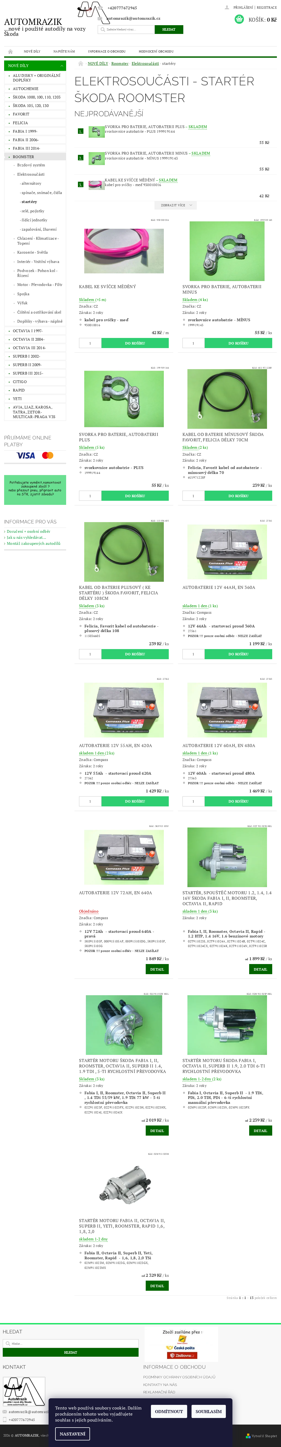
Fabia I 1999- (25, 131)
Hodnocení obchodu (156, 51)
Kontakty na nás (160, 1385)
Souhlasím (209, 1411)
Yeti (17, 398)
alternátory (31, 183)
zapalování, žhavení (39, 229)
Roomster (23, 156)
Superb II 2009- (27, 364)
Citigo (20, 381)
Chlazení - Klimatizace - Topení (38, 241)
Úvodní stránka (10, 51)
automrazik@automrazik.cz (32, 1411)
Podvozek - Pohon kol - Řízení (37, 273)
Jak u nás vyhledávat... (26, 537)
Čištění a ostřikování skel (39, 312)
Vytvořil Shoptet (264, 1436)
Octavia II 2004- (29, 339)
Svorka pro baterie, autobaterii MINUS (157, 153)
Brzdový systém (31, 164)
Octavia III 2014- (29, 347)
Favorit (21, 114)
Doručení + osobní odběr (28, 531)
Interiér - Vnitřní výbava (38, 261)
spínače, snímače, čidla (42, 192)
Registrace (267, 7)
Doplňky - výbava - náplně (40, 321)
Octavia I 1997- (28, 330)
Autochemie (25, 88)
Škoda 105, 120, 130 (31, 105)
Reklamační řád (159, 1392)
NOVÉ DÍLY (32, 51)
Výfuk (22, 302)
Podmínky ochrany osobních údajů (179, 1377)
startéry (29, 201)
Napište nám (64, 51)
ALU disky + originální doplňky (36, 78)
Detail (157, 969)
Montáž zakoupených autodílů (34, 543)
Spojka (23, 293)
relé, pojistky (33, 210)
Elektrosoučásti (31, 174)
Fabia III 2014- (27, 148)
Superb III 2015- (28, 373)
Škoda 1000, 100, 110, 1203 (36, 97)
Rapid (19, 390)
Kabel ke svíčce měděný (141, 180)
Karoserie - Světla (32, 252)
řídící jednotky (34, 219)
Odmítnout (169, 1411)
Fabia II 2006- (26, 139)
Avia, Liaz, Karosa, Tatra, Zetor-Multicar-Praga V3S (34, 411)
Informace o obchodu (106, 51)
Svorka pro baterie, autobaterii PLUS (156, 126)
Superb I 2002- (26, 356)
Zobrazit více (173, 205)
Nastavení (72, 1434)
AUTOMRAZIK (45, 26)
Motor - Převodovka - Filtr (39, 284)
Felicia (20, 122)
